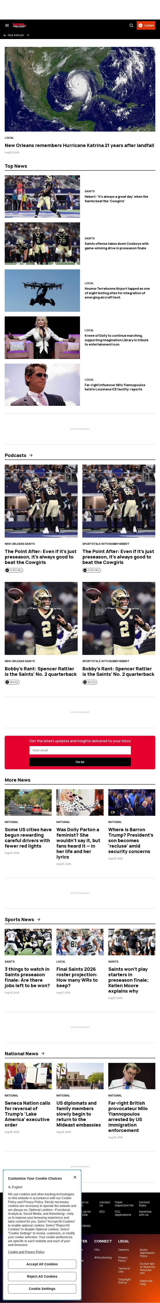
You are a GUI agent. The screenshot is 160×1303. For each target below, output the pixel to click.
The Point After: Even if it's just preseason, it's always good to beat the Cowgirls (40, 556)
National (11, 822)
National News (21, 1053)
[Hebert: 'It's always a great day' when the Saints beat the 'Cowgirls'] (42, 196)
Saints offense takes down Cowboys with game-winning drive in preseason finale (117, 245)
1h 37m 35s (15, 570)
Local (9, 137)
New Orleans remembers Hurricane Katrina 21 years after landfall (79, 145)
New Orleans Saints (20, 543)
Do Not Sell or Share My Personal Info (147, 1268)
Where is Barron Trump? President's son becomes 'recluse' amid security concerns (130, 840)
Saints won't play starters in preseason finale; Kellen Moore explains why (128, 980)
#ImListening (103, 1257)
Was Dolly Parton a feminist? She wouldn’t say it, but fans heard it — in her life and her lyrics (78, 843)
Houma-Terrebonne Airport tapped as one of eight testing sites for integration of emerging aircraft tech (117, 292)
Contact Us (105, 1204)
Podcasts (15, 455)
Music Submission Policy (147, 1253)
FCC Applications (123, 1213)
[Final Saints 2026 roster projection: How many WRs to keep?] (79, 942)
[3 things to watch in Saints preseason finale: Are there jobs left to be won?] (28, 942)
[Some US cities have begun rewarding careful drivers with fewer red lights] (28, 802)
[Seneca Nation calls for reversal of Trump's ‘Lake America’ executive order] (28, 1076)
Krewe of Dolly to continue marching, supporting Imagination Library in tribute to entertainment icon (116, 339)
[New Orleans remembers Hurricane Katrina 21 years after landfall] (80, 89)
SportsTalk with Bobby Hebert (105, 543)
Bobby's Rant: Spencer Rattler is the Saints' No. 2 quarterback (41, 671)
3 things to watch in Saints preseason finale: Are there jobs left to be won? (27, 977)
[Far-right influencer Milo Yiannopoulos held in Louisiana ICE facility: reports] (42, 385)
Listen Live (79, 1251)
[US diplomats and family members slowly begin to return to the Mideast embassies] (79, 1076)
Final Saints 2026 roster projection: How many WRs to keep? (77, 977)
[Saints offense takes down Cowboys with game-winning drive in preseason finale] (42, 243)
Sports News (19, 919)
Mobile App (79, 1262)
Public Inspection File (124, 1204)
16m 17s (14, 682)
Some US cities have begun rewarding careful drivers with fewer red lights (28, 837)
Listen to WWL (82, 1204)
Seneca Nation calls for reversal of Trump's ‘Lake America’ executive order (27, 1114)
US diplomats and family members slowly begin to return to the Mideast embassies (78, 1114)
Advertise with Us (145, 1213)
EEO (102, 1211)
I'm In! (80, 762)
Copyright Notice (124, 1281)
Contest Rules (144, 1204)
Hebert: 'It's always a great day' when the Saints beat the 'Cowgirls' (116, 198)
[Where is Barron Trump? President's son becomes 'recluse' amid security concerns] (131, 802)
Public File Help (146, 1282)
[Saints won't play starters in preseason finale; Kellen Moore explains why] (131, 942)
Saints (90, 191)
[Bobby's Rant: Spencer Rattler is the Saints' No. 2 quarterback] (41, 618)
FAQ (96, 1249)
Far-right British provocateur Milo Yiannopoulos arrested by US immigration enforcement (128, 1116)
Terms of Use (124, 1270)
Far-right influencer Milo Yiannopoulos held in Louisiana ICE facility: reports (115, 387)
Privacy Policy (122, 1259)
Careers (123, 1249)
